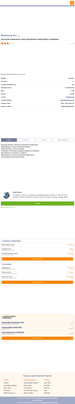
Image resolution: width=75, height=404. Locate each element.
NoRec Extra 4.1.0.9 (7, 276)
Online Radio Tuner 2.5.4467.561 (13, 332)
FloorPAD (46, 385)
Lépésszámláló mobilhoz (31, 383)
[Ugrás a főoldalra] (6, 4)
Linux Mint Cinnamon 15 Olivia (10, 253)
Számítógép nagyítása (10, 385)
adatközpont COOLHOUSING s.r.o (49, 402)
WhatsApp (47, 393)
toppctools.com (70, 97)
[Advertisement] (37, 19)
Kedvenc (6, 380)
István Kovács (17, 192)
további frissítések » (37, 282)
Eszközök (47, 380)
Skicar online (7, 388)
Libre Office (47, 383)
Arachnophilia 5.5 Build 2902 (12, 327)
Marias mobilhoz (28, 393)
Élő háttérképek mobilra (31, 390)
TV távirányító (28, 388)
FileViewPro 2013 (6, 249)
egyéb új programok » (37, 258)
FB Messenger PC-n (9, 393)
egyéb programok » (37, 338)
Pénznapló (7, 390)
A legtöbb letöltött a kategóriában (9, 317)
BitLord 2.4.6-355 (6, 272)
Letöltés (37, 203)
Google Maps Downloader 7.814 (13, 322)
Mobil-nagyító (28, 385)
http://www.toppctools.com (67, 100)
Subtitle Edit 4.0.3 (6, 267)
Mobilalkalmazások (30, 380)
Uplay (45, 390)
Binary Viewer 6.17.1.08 (8, 244)
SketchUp (46, 388)
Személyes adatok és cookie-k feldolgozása (46, 398)
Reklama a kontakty (37, 400)
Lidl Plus (6, 383)
